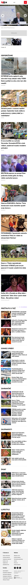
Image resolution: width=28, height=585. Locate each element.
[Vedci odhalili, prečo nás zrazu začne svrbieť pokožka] (6, 461)
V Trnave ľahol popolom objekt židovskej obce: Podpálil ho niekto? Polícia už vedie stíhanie (19, 354)
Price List (16, 562)
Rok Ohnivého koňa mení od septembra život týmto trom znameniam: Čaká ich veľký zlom (19, 524)
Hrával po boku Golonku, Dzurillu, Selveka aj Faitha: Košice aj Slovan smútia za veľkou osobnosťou (18, 484)
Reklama (16, 552)
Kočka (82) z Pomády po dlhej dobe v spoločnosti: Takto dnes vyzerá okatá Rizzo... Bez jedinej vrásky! (19, 322)
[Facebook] (15, 568)
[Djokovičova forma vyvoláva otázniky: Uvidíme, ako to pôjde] (6, 501)
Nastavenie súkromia (7, 559)
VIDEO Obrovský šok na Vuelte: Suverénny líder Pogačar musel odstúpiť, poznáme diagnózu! (18, 492)
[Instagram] (17, 568)
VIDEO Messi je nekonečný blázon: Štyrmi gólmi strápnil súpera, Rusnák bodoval (19, 474)
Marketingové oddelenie (7, 578)
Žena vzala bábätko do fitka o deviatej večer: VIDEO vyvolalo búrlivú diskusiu (19, 443)
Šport (3, 469)
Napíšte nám (5, 562)
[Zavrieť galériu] (25, 2)
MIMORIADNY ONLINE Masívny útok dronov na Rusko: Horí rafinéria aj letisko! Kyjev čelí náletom (18, 394)
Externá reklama (17, 557)
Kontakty (5, 568)
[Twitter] (20, 568)
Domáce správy (7, 348)
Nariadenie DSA (6, 564)
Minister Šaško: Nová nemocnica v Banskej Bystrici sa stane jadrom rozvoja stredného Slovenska (19, 380)
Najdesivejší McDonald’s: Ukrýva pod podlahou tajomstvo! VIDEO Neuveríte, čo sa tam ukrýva (19, 435)
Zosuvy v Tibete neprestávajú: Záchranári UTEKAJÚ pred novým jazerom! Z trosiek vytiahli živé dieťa (18, 403)
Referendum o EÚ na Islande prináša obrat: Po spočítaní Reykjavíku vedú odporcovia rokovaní (19, 420)
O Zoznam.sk (6, 552)
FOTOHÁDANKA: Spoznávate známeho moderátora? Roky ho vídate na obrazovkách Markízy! (19, 314)
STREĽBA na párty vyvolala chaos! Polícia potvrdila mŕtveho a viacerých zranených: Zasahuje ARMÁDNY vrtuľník (19, 412)
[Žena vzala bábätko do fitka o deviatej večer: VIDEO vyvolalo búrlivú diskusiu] (6, 444)
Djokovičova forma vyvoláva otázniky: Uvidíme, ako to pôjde (19, 500)
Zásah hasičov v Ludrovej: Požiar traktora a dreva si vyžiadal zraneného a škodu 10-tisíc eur (19, 363)
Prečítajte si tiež (8, 308)
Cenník (15, 561)
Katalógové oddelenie (7, 576)
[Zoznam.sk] (16, 576)
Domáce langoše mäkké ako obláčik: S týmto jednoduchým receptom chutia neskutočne (19, 533)
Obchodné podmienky (18, 559)
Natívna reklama (17, 564)
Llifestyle (5, 509)
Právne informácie (6, 555)
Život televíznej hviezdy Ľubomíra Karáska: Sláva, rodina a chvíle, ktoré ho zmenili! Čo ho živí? (18, 340)
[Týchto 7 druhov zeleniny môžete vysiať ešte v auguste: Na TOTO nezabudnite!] (6, 453)
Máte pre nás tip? (6, 579)
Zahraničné (6, 388)
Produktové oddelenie (7, 572)
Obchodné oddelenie (7, 574)
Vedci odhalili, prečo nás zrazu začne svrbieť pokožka (19, 459)
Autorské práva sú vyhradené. (17, 572)
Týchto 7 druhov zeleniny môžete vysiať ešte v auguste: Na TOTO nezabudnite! (18, 452)
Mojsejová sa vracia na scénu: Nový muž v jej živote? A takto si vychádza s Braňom (19, 330)
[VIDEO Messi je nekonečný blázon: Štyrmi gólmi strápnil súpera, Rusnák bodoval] (6, 476)
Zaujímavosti (6, 429)
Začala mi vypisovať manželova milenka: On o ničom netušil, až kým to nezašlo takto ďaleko (18, 541)
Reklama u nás (17, 555)
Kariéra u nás (5, 561)
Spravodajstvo (5, 570)
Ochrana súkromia (6, 557)
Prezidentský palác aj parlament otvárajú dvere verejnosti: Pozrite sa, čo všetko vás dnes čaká (18, 371)
